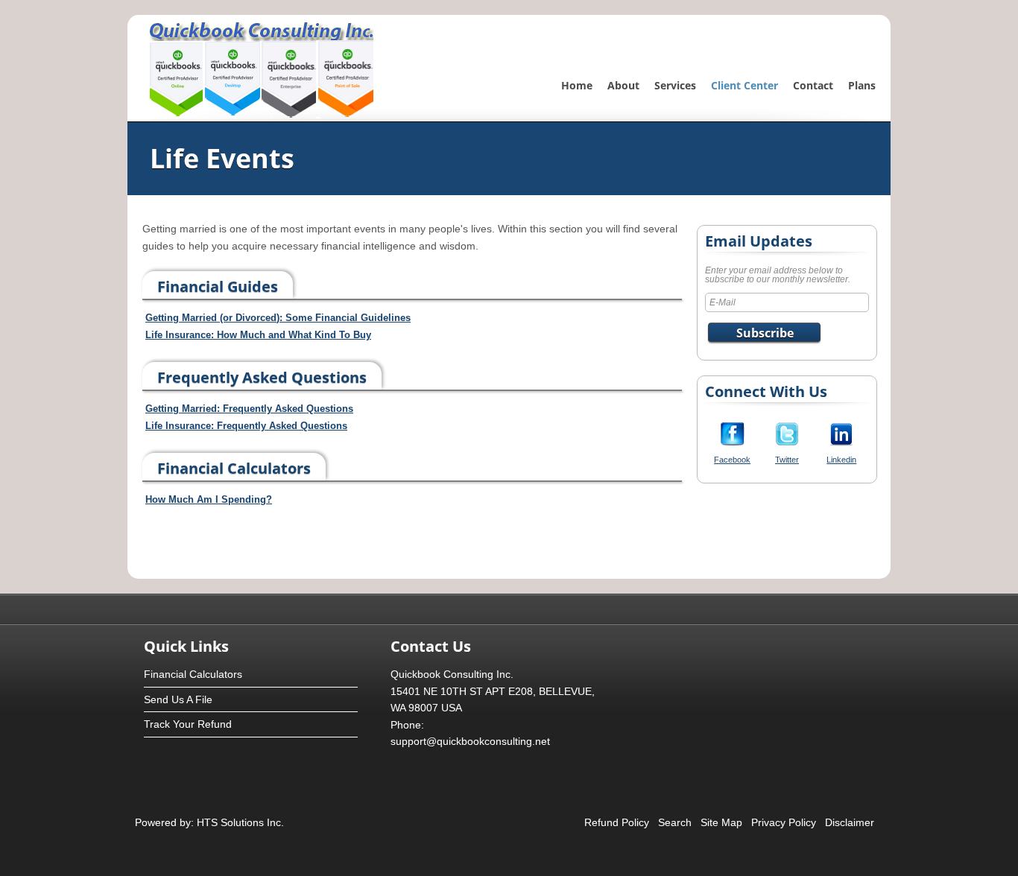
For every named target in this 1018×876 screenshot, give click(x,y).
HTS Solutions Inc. (239, 822)
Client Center (744, 85)
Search (675, 822)
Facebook (732, 459)
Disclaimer (849, 822)
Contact (813, 85)
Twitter (787, 459)
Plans (862, 85)
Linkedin (841, 459)
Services (675, 85)
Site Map (721, 822)
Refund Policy (616, 822)
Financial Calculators (193, 674)
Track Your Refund (188, 724)
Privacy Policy (783, 822)
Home (576, 85)
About (623, 85)
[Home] (261, 115)
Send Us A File (178, 699)
